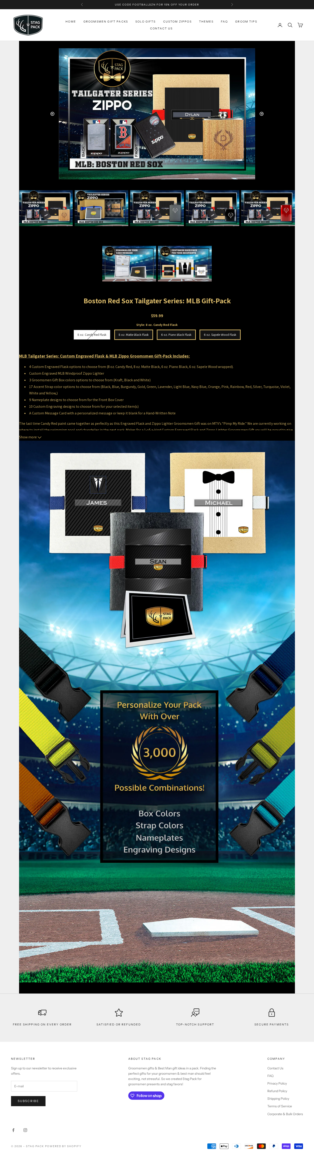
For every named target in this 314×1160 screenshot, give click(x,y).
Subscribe (28, 1101)
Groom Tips (246, 21)
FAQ (224, 21)
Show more (28, 437)
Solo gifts (145, 21)
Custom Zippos (177, 21)
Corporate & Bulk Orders (285, 1114)
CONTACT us (161, 28)
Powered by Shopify (63, 1146)
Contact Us (275, 1068)
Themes (206, 21)
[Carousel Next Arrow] (261, 114)
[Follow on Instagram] (25, 1130)
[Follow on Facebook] (13, 1130)
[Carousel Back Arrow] (52, 114)
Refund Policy (277, 1091)
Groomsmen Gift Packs (105, 21)
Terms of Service (279, 1106)
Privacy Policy (277, 1083)
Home (71, 21)
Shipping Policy (278, 1099)
